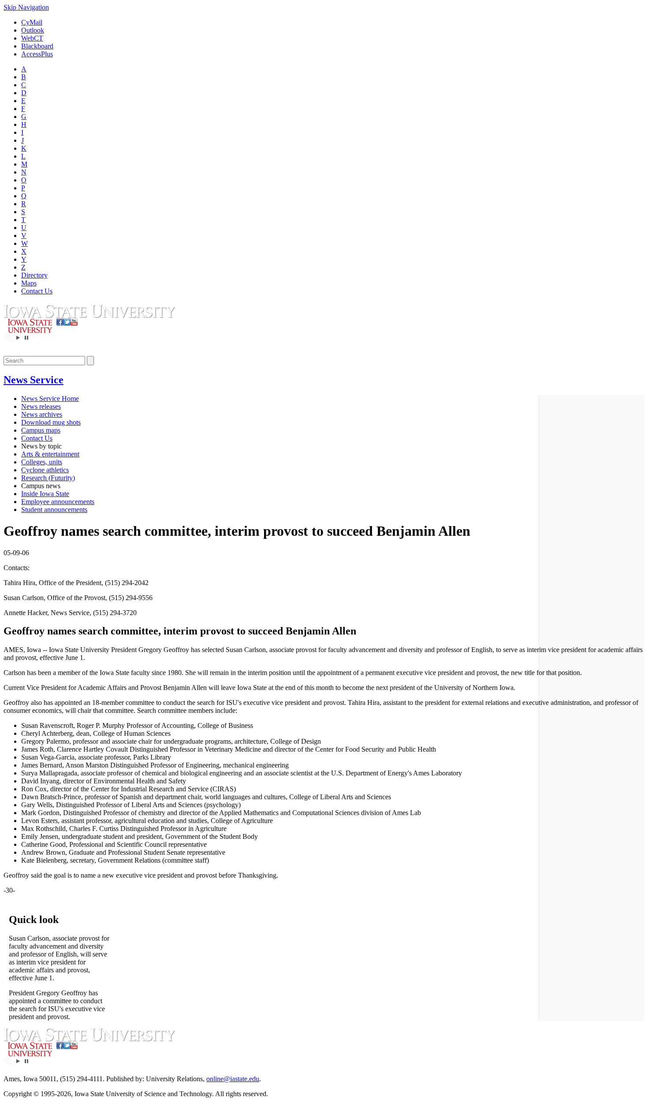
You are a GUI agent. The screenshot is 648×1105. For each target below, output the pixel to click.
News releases (41, 406)
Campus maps (40, 430)
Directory (34, 275)
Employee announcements (57, 501)
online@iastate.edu (232, 1079)
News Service (33, 380)
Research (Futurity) (48, 478)
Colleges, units (41, 462)
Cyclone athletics (45, 470)
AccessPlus (37, 54)
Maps (29, 283)
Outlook (32, 30)
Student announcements (54, 509)
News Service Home (50, 398)
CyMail (31, 22)
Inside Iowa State (45, 493)
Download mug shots (51, 422)
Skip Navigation (26, 7)
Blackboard (37, 46)
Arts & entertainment (50, 454)
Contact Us (36, 291)
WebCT (32, 38)
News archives (41, 414)
